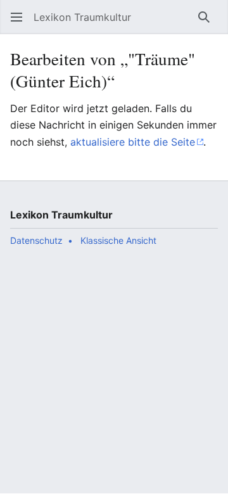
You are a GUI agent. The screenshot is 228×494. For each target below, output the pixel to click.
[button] (16, 17)
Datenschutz (36, 240)
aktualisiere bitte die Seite (132, 142)
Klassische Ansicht (118, 240)
